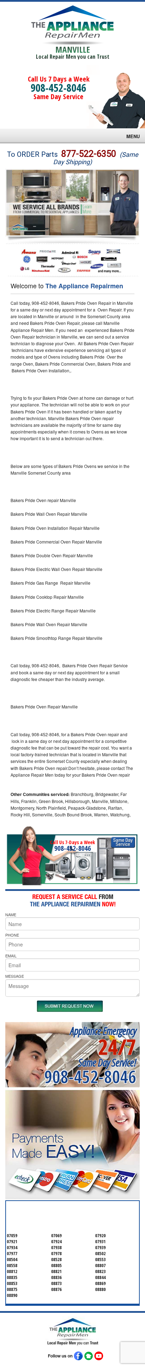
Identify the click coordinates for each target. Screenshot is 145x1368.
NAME (10, 914)
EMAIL (11, 955)
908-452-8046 (58, 88)
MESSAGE (14, 976)
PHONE (12, 935)
